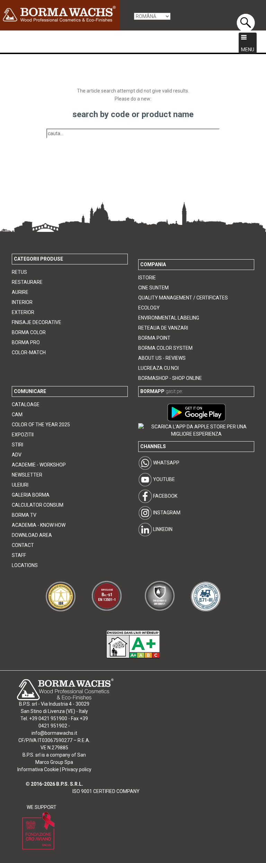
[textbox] (133, 134)
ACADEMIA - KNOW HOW (38, 525)
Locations (25, 565)
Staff (19, 555)
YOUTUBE (163, 479)
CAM (17, 414)
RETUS (19, 272)
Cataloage (25, 404)
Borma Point (154, 338)
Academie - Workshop (39, 465)
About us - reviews (162, 358)
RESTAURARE (27, 282)
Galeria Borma (31, 495)
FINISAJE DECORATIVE (36, 322)
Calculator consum (37, 505)
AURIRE (20, 292)
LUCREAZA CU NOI (158, 368)
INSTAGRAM (166, 512)
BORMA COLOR (29, 332)
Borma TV (24, 515)
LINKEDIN (162, 529)
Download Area (32, 535)
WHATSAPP (165, 462)
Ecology (149, 308)
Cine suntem (153, 287)
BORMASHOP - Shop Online (170, 378)
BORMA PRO (26, 342)
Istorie (147, 277)
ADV (16, 454)
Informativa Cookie (38, 769)
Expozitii (23, 434)
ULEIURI (20, 485)
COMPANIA (153, 264)
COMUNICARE (30, 391)
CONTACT (23, 545)
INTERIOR (22, 302)
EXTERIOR (23, 312)
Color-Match (29, 352)
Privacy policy (76, 769)
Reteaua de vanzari (163, 328)
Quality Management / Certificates (183, 297)
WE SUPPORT (41, 807)
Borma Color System (165, 348)
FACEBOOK (164, 496)
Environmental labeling (168, 318)
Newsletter (27, 475)
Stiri (17, 444)
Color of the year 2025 (41, 424)
